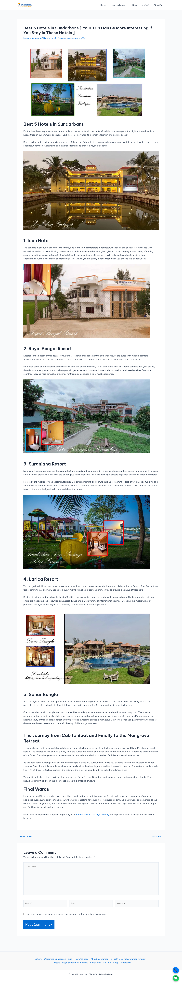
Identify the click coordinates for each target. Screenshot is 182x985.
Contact (145, 4)
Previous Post (25, 836)
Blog (134, 4)
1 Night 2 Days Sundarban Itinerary (70, 962)
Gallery (38, 958)
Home (103, 4)
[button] (126, 5)
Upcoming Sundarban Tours (58, 958)
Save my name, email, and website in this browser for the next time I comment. (66, 914)
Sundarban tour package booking (92, 814)
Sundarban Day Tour (100, 962)
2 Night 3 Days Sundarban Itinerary (128, 958)
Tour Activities (81, 958)
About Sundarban (99, 958)
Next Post (158, 836)
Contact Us (125, 962)
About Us (158, 4)
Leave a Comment (32, 37)
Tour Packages (118, 4)
